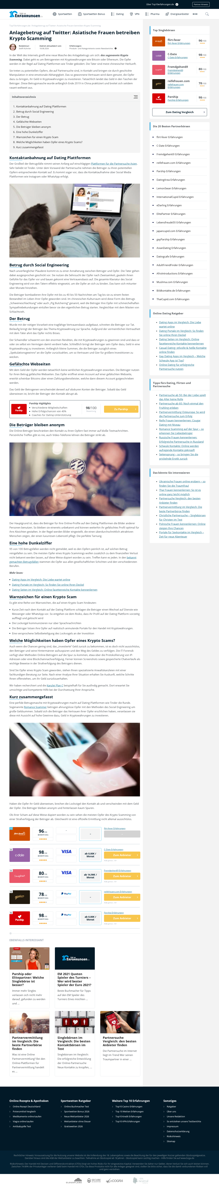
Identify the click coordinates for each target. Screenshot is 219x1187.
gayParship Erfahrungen (171, 239)
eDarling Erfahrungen (169, 205)
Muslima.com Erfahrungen (172, 282)
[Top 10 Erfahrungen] (29, 14)
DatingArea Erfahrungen (171, 179)
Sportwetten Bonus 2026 (76, 1111)
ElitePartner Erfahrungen (171, 214)
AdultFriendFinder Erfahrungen (175, 265)
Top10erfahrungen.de (19, 25)
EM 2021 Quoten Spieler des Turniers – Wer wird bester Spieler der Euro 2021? (74, 979)
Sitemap (171, 1141)
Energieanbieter (180, 14)
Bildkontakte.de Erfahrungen (173, 290)
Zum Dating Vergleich (180, 112)
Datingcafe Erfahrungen (170, 256)
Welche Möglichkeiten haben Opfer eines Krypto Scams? (49, 142)
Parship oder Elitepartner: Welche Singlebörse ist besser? (28, 979)
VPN (137, 14)
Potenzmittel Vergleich (24, 1111)
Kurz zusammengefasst (29, 147)
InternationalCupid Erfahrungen (175, 197)
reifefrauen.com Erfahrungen (118, 891)
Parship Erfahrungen (114, 912)
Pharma (155, 14)
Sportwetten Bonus (94, 14)
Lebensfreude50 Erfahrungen (174, 222)
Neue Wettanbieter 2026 (76, 1116)
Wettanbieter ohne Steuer (77, 1121)
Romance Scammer (35, 707)
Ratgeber (171, 1106)
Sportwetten (65, 14)
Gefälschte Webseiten (29, 121)
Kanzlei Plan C (55, 685)
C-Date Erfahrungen (113, 849)
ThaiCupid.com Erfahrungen (173, 299)
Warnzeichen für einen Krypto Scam (37, 137)
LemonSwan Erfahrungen (171, 188)
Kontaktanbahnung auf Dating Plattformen (41, 106)
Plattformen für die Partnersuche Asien (114, 163)
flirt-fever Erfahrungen (114, 828)
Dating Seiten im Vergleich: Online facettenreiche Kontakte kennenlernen (54, 589)
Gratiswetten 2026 (73, 1126)
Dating (120, 14)
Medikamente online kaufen (27, 1116)
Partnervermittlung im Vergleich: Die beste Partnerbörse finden (27, 1043)
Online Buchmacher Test (76, 1106)
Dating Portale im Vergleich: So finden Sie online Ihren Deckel (48, 584)
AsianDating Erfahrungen (171, 248)
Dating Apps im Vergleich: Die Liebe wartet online (41, 579)
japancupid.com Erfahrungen (174, 231)
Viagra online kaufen (23, 1121)
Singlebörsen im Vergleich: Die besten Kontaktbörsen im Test (73, 1043)
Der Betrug (22, 116)
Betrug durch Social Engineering (35, 111)
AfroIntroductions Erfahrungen (175, 273)
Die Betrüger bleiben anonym (33, 126)
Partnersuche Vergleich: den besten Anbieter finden (119, 1041)
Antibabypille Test (22, 1126)
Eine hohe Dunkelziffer (29, 132)
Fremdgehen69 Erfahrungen (117, 870)
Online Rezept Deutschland (26, 1106)
